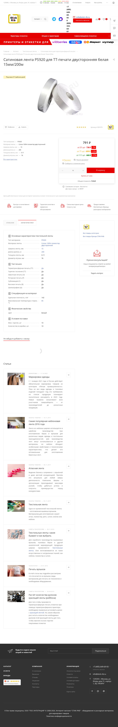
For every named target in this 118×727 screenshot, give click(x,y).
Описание (10, 223)
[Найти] (45, 19)
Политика (70, 687)
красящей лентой (37, 613)
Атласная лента (36, 468)
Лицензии (35, 681)
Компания (37, 666)
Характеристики (27, 223)
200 (42, 252)
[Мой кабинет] (113, 3)
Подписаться (100, 651)
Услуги (6, 671)
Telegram (92, 691)
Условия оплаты (72, 677)
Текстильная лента (38, 504)
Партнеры (35, 687)
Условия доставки (73, 681)
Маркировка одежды (39, 377)
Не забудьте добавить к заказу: (16, 338)
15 (42, 249)
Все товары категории (91, 233)
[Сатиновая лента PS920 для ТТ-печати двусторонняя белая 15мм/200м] (59, 96)
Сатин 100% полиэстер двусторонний (50, 244)
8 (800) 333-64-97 (69, 26)
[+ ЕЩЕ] (110, 36)
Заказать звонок (82, 20)
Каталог (7, 666)
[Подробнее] (68, 375)
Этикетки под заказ (73, 671)
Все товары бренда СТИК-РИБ (93, 236)
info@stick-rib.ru (99, 674)
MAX (97, 691)
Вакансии (35, 674)
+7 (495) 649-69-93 (69, 12)
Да (42, 268)
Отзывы (35, 677)
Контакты (35, 684)
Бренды (6, 675)
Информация (73, 666)
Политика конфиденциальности (59, 716)
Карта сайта (71, 692)
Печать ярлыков (37, 569)
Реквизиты (70, 684)
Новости (70, 674)
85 (42, 301)
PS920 (43, 240)
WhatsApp (103, 691)
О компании (36, 671)
